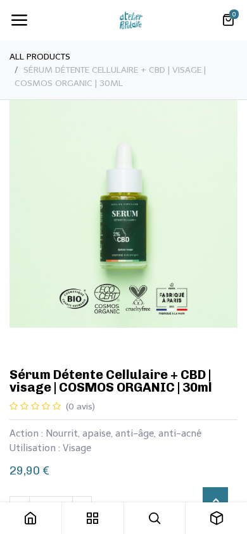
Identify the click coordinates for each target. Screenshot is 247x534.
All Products (40, 56)
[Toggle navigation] (19, 20)
